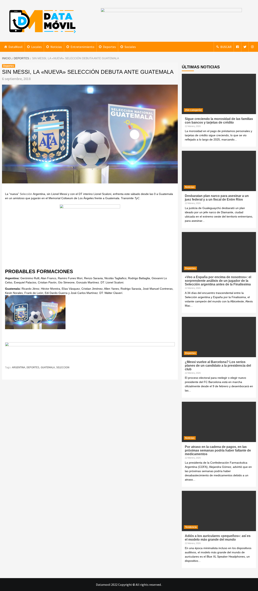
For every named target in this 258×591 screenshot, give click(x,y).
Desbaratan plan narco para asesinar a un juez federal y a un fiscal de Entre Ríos (217, 197)
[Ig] (252, 47)
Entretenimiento (82, 47)
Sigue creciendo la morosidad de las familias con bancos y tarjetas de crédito (219, 120)
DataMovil (15, 47)
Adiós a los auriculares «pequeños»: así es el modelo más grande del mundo (218, 537)
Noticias (56, 47)
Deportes (109, 47)
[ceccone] (90, 234)
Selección (26, 194)
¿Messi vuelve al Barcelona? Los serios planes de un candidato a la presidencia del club (218, 365)
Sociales (130, 47)
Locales (36, 47)
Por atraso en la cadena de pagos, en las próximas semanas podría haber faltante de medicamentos (218, 450)
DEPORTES (33, 367)
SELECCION (62, 367)
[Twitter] (245, 47)
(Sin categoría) (193, 110)
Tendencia (191, 527)
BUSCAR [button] (226, 47)
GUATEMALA (48, 367)
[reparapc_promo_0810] (90, 352)
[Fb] (237, 47)
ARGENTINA (18, 367)
